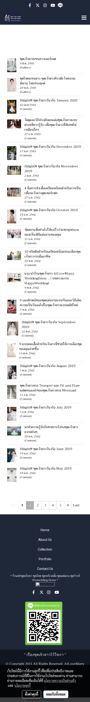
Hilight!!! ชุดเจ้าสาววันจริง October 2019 (49, 210)
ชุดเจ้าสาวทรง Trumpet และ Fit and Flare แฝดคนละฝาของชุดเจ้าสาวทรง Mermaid (50, 388)
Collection (45, 549)
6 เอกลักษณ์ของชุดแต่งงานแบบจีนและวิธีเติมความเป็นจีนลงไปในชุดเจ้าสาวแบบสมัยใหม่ (51, 302)
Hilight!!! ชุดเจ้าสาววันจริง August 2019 (47, 366)
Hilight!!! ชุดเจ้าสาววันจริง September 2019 (49, 324)
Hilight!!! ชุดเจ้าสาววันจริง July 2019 (45, 407)
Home (45, 530)
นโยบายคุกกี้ (23, 685)
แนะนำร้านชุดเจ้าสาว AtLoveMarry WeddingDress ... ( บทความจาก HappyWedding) (49, 278)
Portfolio (45, 559)
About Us (45, 540)
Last (76, 505)
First (13, 505)
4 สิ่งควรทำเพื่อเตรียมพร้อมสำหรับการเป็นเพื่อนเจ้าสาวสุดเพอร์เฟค (52, 190)
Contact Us (45, 569)
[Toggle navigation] (84, 18)
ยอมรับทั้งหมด (56, 694)
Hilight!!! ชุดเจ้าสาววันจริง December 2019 (50, 146)
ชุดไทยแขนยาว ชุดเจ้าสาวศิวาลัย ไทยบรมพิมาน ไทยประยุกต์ (47, 81)
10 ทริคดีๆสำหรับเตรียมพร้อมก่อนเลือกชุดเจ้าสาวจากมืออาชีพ (52, 254)
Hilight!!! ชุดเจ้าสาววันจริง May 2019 (45, 468)
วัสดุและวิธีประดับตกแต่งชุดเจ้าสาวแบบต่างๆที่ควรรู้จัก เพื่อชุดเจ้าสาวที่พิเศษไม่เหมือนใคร (50, 124)
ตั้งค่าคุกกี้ (31, 694)
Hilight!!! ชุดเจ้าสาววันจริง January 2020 (48, 100)
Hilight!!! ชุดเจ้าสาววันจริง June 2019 (46, 449)
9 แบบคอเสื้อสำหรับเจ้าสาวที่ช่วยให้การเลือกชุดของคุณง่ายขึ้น (50, 346)
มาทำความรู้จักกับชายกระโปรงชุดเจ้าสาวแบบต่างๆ (51, 429)
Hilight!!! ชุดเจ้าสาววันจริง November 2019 (51, 168)
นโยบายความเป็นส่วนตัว (60, 680)
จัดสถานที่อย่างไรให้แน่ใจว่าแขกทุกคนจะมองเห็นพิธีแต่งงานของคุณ (51, 232)
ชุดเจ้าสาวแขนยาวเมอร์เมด (38, 59)
